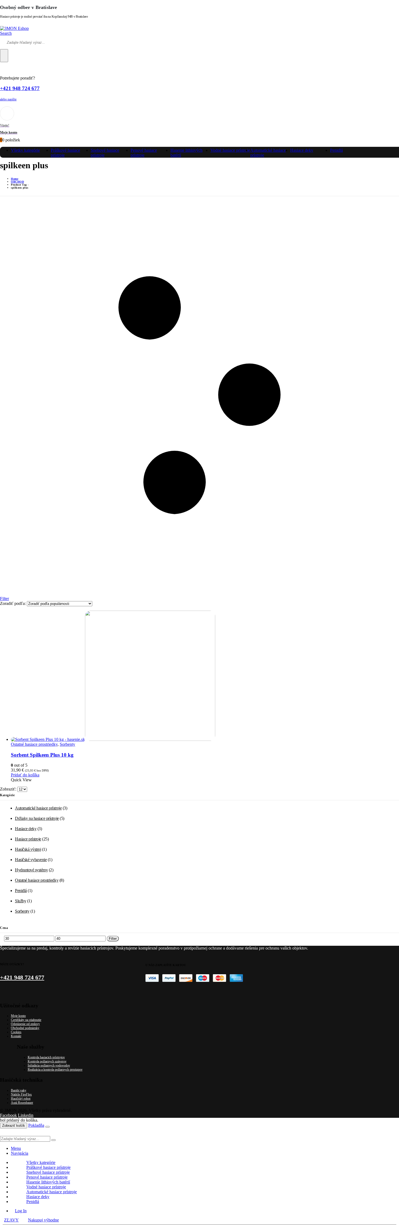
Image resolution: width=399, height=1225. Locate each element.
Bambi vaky (18, 1090)
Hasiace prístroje (28, 839)
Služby (20, 901)
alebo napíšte (8, 99)
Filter (113, 939)
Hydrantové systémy (31, 870)
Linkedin (25, 1115)
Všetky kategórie (25, 150)
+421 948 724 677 (20, 88)
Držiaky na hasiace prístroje (37, 818)
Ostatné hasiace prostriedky (34, 744)
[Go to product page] (205, 676)
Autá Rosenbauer (22, 1103)
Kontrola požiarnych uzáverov (47, 1061)
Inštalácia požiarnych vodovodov (49, 1065)
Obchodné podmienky (25, 1028)
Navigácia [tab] (19, 1153)
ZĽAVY (11, 1220)
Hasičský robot (20, 1098)
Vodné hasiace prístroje (230, 150)
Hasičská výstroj (28, 849)
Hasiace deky (301, 150)
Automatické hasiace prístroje (38, 808)
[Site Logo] (14, 28)
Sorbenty (67, 744)
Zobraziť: (8, 789)
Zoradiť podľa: (13, 603)
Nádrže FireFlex (21, 1094)
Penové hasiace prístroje (144, 152)
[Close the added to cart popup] (47, 1127)
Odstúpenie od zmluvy (25, 1024)
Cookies (16, 1032)
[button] (6, 33)
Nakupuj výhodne (43, 1220)
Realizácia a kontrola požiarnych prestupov (55, 1069)
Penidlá (336, 150)
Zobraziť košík (13, 1126)
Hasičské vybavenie (31, 859)
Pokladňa (36, 1125)
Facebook (8, 1115)
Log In (21, 1210)
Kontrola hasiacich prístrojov (46, 1057)
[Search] (4, 55)
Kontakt (16, 1036)
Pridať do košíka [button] (25, 775)
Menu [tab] (16, 1148)
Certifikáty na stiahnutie (26, 1020)
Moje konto (18, 1016)
